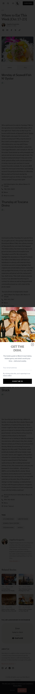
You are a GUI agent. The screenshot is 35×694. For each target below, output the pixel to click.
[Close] (32, 345)
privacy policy (7, 375)
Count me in (17, 381)
